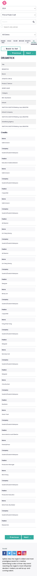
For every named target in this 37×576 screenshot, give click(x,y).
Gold (9, 41)
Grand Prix (3, 42)
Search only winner (11, 27)
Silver (15, 41)
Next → (30, 53)
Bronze (21, 41)
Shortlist (27, 42)
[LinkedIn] (14, 553)
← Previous (15, 53)
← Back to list (10, 48)
